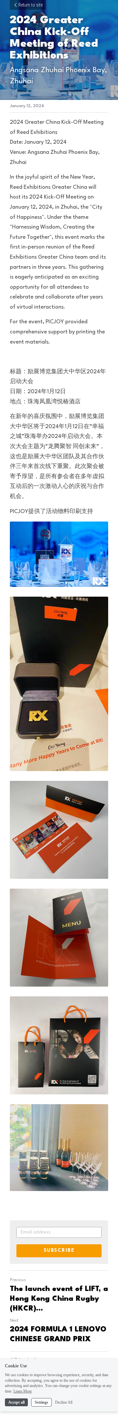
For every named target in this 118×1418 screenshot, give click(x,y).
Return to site (30, 5)
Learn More (22, 1391)
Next (14, 1320)
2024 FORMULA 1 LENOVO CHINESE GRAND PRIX (58, 1334)
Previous (18, 1280)
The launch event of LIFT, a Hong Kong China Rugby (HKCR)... (59, 1298)
